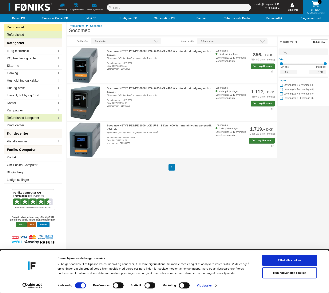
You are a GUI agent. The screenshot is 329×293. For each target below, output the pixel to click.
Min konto (293, 10)
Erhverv (43, 224)
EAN (32, 224)
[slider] (281, 63)
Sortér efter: (83, 41)
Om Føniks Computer (22, 165)
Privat (21, 224)
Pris (281, 59)
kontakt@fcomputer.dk (265, 4)
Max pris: (321, 67)
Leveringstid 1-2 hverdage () (299, 85)
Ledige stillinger (18, 180)
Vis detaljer (204, 285)
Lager (282, 80)
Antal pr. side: (188, 41)
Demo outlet (15, 27)
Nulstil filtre (319, 42)
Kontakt (12, 157)
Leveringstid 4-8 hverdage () (299, 93)
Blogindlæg (15, 172)
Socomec (96, 25)
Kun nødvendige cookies (289, 272)
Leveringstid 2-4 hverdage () (299, 89)
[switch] (118, 285)
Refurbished (15, 35)
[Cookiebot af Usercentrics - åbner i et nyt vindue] (32, 285)
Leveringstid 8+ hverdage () (299, 98)
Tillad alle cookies (289, 260)
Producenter (15, 125)
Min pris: (284, 67)
